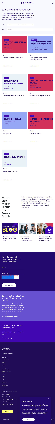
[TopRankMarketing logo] (27, 3)
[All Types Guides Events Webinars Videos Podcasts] (14, 25)
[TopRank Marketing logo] (6, 349)
